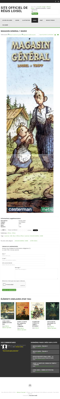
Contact (17, 346)
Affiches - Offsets (11, 233)
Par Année (5, 25)
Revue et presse (50, 20)
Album (17, 20)
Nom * (4, 254)
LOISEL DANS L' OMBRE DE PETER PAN (7, 322)
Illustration (26, 20)
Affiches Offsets (20, 236)
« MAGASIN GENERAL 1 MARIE (21, 240)
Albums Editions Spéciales (6, 326)
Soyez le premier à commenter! (46, 34)
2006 (11, 236)
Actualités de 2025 (40, 347)
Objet (41, 20)
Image (43, 6)
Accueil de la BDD (7, 20)
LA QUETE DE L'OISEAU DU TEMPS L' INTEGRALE (35, 324)
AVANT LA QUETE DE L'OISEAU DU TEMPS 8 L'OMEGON (22, 324)
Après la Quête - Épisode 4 (40, 351)
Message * (17, 267)
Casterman (6, 236)
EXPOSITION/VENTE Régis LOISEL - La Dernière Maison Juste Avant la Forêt (43, 357)
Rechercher (34, 10)
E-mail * (4, 258)
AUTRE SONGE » (34, 240)
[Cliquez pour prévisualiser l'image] (30, 125)
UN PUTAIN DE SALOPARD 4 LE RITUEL (51, 323)
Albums (37, 328)
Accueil (39, 6)
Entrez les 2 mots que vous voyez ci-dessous (13, 281)
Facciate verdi (33, 395)
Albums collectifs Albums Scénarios (45, 366)
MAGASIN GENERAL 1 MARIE (36, 236)
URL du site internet (7, 263)
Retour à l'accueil (21, 392)
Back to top (30, 385)
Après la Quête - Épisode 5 (40, 346)
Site (22, 346)
